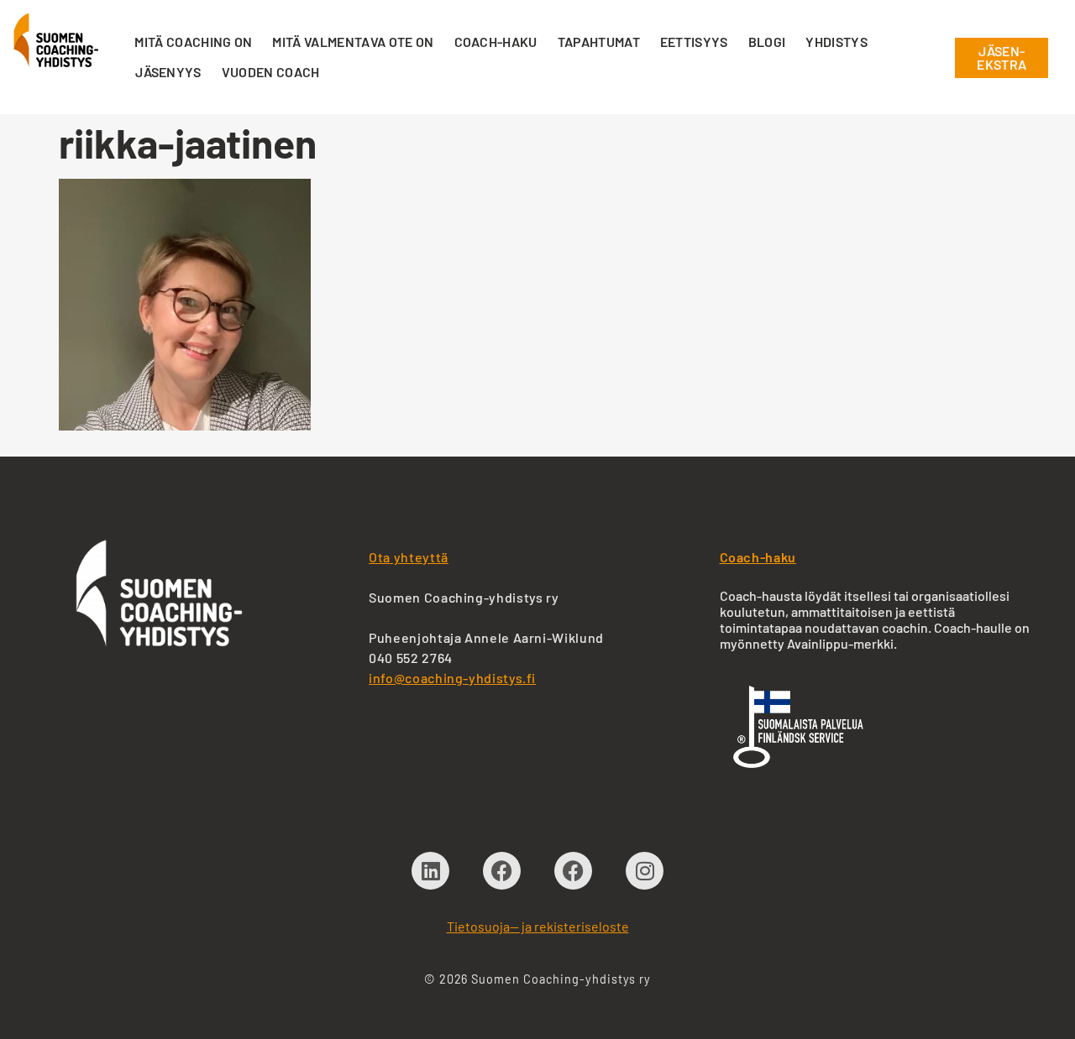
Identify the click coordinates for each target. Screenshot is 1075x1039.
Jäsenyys (168, 72)
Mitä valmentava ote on (352, 42)
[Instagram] (644, 871)
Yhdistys (836, 42)
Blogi (767, 42)
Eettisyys (694, 42)
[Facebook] (502, 871)
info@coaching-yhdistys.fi (452, 678)
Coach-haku (496, 42)
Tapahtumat (599, 42)
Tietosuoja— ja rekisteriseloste (538, 926)
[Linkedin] (430, 871)
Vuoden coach (271, 72)
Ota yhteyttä (408, 557)
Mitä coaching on (193, 42)
